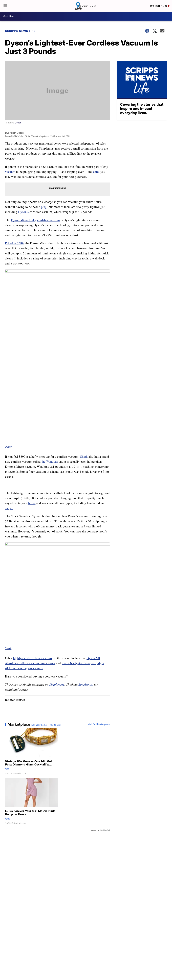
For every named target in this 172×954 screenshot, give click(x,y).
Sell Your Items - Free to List (45, 725)
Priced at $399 (14, 243)
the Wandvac (49, 461)
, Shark (83, 456)
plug (44, 207)
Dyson (18, 122)
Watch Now (159, 6)
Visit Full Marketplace (99, 724)
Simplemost (56, 684)
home (31, 503)
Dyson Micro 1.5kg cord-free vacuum (35, 220)
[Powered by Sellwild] (105, 830)
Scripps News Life (20, 31)
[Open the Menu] (5, 6)
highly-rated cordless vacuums (32, 658)
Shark (8, 648)
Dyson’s (23, 212)
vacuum (10, 171)
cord (96, 171)
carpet (9, 508)
